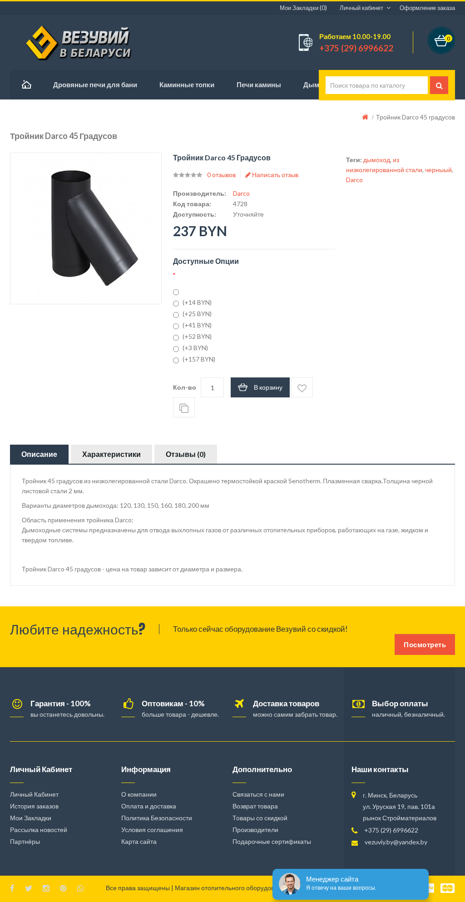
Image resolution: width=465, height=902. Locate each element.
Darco (241, 193)
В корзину (268, 387)
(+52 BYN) (197, 336)
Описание (39, 454)
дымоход (376, 160)
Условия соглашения (152, 829)
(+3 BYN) (195, 348)
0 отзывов (221, 174)
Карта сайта (139, 841)
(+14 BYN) (197, 302)
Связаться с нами (258, 794)
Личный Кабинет (34, 794)
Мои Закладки (30, 818)
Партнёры (25, 841)
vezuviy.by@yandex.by (396, 842)
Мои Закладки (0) (303, 7)
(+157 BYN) (199, 359)
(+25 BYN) (197, 313)
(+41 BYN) (197, 325)
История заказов (34, 806)
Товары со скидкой (259, 818)
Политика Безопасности (156, 818)
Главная (26, 84)
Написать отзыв (274, 174)
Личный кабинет (361, 7)
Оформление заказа (427, 7)
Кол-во (184, 387)
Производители (255, 829)
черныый (438, 169)
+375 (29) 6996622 (391, 830)
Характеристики (111, 454)
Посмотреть (425, 644)
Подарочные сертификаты (271, 841)
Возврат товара (255, 806)
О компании (139, 794)
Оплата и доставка (148, 806)
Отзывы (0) (186, 454)
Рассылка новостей (38, 829)
